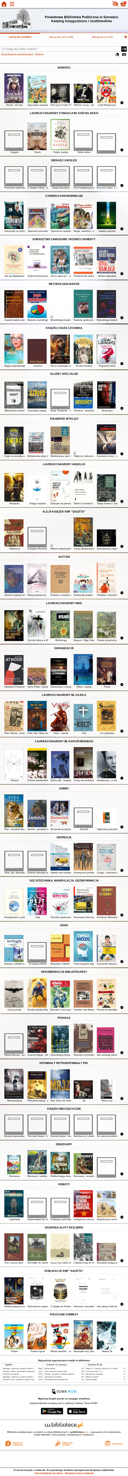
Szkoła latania (49, 1368)
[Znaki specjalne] (124, 54)
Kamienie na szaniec (11, 1374)
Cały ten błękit (91, 1379)
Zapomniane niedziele (53, 1377)
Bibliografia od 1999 (102, 37)
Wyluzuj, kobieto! (92, 1377)
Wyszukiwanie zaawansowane (17, 54)
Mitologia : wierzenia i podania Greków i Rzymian (21, 1368)
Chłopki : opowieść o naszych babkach (59, 1374)
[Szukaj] (124, 49)
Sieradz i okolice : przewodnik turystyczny (19, 1371)
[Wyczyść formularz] (117, 54)
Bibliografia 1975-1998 (61, 37)
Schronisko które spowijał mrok (56, 1379)
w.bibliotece (78, 1432)
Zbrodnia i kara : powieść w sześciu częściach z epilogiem (25, 1379)
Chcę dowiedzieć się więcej (48, 1473)
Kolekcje (39, 54)
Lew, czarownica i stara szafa (55, 1371)
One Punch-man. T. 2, (94, 1371)
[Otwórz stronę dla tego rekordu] (14, 88)
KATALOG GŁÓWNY (20, 37)
